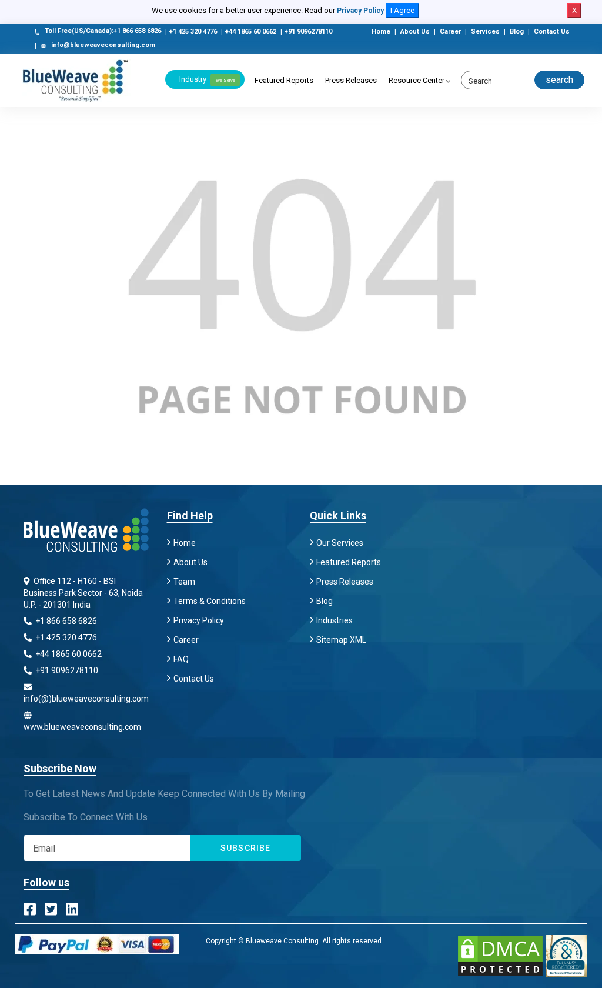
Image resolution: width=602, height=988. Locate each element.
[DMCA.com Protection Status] (500, 956)
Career (450, 31)
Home (381, 31)
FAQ (181, 659)
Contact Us (552, 31)
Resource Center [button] (416, 80)
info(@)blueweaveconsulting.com (86, 698)
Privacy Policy (360, 10)
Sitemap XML (341, 640)
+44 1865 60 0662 (250, 31)
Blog (517, 31)
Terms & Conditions (209, 601)
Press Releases (351, 80)
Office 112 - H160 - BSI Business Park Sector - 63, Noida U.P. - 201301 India (83, 592)
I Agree (402, 10)
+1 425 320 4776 (193, 31)
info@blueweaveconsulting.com (103, 45)
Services (485, 31)
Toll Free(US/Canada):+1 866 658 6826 (103, 31)
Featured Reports (284, 80)
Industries (334, 620)
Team (184, 581)
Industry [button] (207, 79)
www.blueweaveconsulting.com (82, 727)
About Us (415, 31)
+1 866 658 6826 (65, 621)
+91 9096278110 (308, 31)
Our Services (339, 543)
